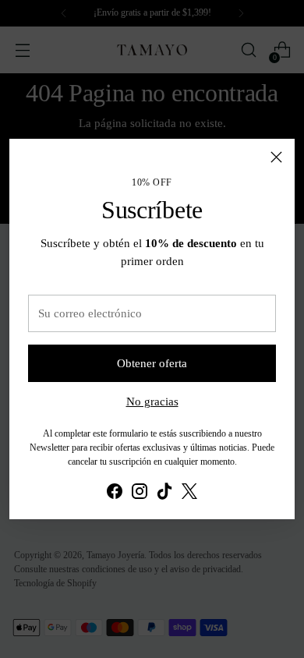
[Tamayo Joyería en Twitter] (189, 493)
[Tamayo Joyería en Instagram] (139, 493)
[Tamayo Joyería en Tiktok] (164, 493)
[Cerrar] (276, 157)
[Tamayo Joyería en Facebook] (114, 493)
